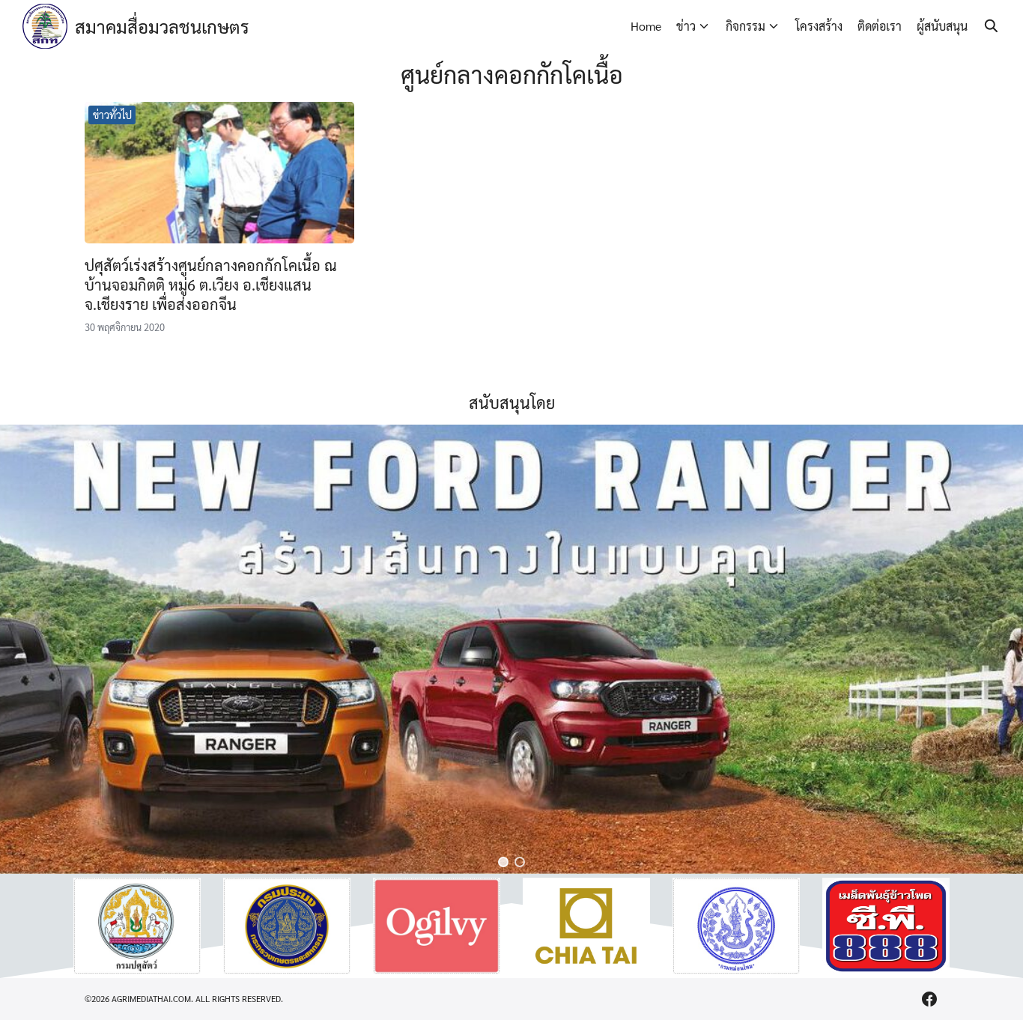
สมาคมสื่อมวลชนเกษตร (162, 26)
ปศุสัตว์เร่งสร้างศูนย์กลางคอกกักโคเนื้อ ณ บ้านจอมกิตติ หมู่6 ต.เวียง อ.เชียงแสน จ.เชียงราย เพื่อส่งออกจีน (211, 284)
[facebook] (929, 999)
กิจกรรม (745, 26)
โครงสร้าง (819, 26)
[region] (511, 649)
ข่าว (686, 26)
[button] (503, 862)
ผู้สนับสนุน (942, 26)
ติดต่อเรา (879, 26)
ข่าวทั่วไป (112, 114)
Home (646, 26)
